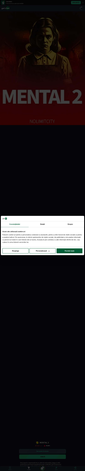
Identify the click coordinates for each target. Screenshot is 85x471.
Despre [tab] (70, 224)
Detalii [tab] (42, 224)
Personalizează (41, 251)
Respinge (15, 251)
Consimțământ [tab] (14, 224)
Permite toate (69, 251)
